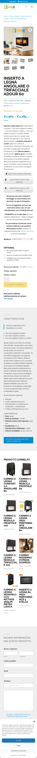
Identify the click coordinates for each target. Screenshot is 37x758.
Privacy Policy (22, 755)
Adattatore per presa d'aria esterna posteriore (19, 259)
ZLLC (11, 105)
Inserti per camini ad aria (21, 103)
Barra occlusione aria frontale (19, 255)
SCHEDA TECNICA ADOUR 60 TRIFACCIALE (19, 173)
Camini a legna (14, 16)
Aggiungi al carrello (15, 284)
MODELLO (7, 239)
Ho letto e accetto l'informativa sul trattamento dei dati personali (19, 715)
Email (6, 671)
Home (6, 16)
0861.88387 (8, 299)
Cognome (22, 656)
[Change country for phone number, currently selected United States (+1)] (6, 685)
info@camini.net (26, 231)
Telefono (7, 681)
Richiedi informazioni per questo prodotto (17, 440)
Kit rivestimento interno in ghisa (18, 251)
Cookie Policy (13, 755)
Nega (18, 745)
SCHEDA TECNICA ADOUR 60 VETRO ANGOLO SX (19, 181)
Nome (6, 656)
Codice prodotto (10, 661)
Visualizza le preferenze (18, 751)
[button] (34, 721)
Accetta (18, 740)
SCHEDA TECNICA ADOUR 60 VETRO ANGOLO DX (19, 189)
